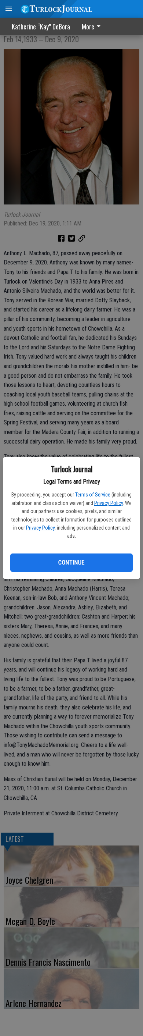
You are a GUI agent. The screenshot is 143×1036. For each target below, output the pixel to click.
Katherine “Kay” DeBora (41, 26)
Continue (71, 562)
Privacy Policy (108, 503)
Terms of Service (92, 495)
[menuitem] (93, 26)
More (88, 26)
